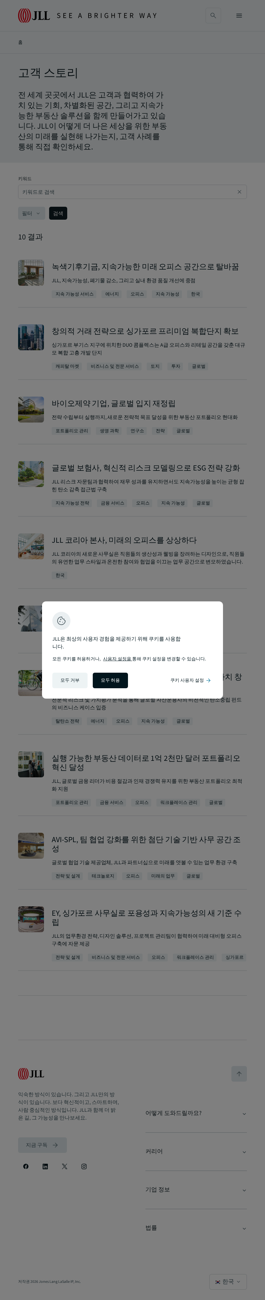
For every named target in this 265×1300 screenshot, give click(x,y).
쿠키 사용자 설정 (191, 680)
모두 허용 (110, 680)
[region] (132, 650)
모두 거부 (70, 680)
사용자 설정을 (117, 659)
